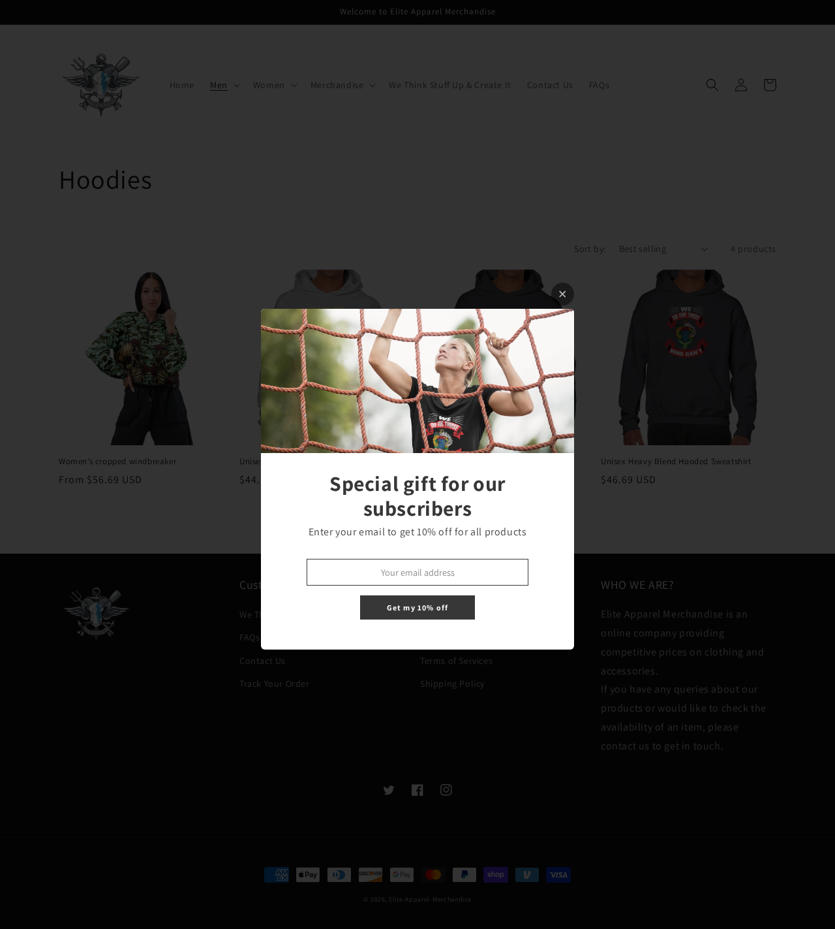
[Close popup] (562, 294)
